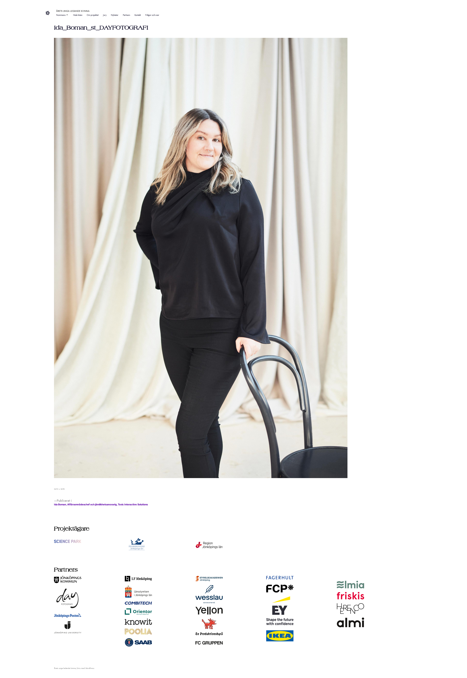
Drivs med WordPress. (86, 668)
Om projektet (93, 15)
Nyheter (114, 15)
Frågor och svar (152, 15)
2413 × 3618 (59, 489)
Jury (104, 15)
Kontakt (138, 15)
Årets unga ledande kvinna (73, 11)
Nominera (60, 15)
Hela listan (77, 15)
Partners (126, 15)
